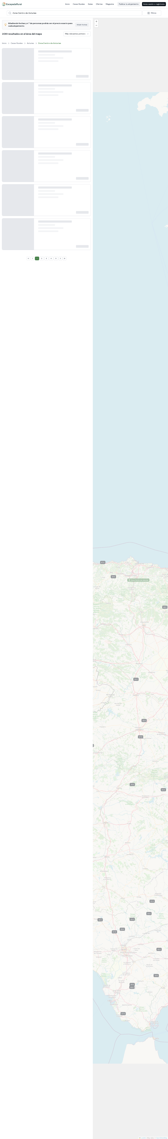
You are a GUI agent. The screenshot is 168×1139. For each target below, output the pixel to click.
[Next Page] (60, 789)
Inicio (67, 4)
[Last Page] (64, 789)
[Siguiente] (30, 66)
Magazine (110, 4)
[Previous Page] (32, 789)
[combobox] (74, 13)
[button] (138, 680)
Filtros (153, 13)
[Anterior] (6, 66)
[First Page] (28, 789)
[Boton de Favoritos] (86, 53)
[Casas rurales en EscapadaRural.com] (12, 4)
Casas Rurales (79, 4)
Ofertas (99, 4)
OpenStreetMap (161, 1138)
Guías (90, 4)
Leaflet (143, 1138)
